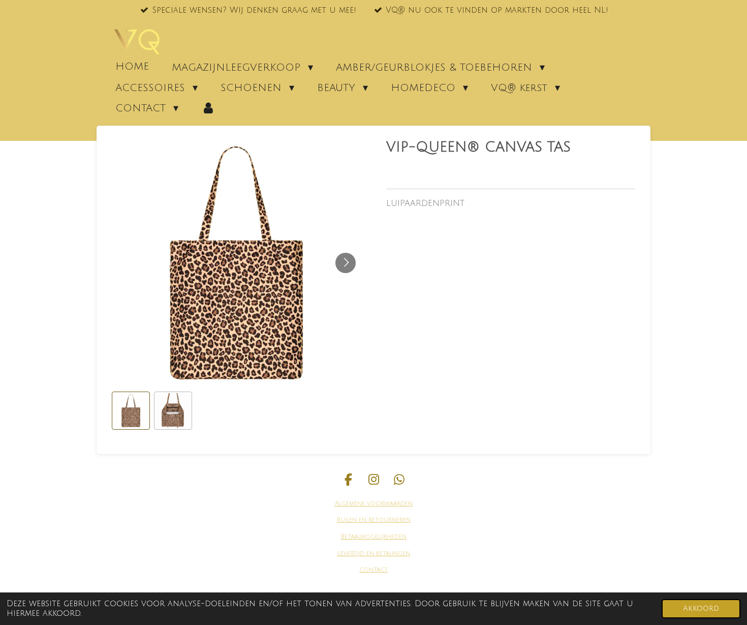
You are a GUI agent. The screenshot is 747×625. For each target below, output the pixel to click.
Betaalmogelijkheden (374, 536)
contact (374, 570)
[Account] (208, 108)
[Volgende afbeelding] (345, 263)
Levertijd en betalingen (373, 553)
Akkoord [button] (701, 608)
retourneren (388, 520)
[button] (131, 411)
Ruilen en (351, 520)
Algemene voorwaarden (374, 503)
